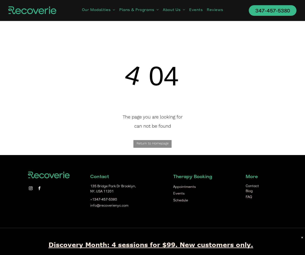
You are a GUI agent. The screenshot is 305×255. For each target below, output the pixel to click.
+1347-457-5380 (103, 199)
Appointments (184, 187)
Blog (249, 191)
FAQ (249, 197)
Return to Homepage (153, 143)
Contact (252, 186)
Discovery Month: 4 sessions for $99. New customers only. (151, 244)
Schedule (180, 200)
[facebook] (39, 189)
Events (179, 193)
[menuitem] (98, 10)
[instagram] (30, 189)
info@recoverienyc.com (109, 205)
